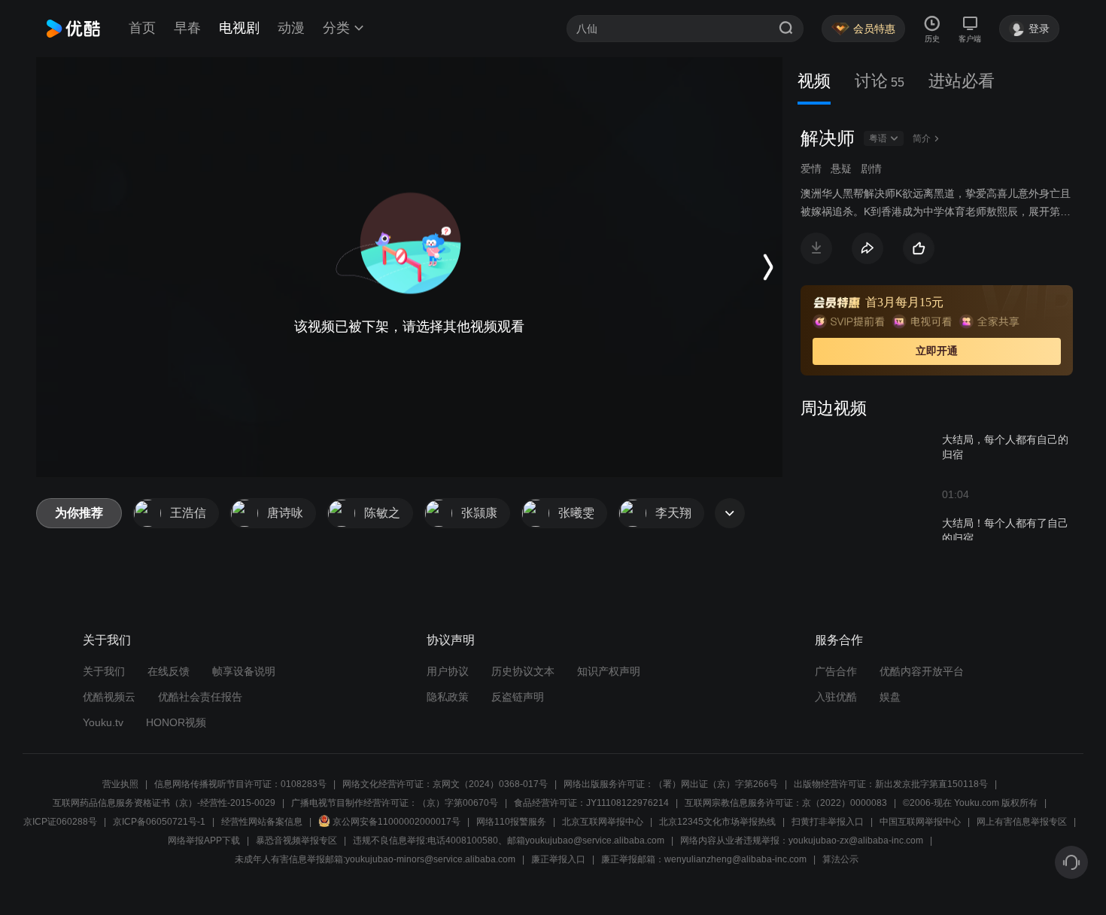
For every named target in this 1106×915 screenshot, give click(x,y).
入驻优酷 (836, 697)
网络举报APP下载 (204, 840)
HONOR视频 (176, 722)
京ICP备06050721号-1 (159, 821)
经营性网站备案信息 (261, 821)
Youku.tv (103, 722)
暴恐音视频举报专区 (296, 840)
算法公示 (840, 859)
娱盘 (890, 697)
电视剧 (239, 27)
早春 (187, 27)
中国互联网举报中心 (920, 821)
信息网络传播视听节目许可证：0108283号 (240, 784)
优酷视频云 (109, 697)
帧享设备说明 (243, 671)
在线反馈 (168, 671)
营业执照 (120, 784)
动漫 (291, 27)
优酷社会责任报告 (200, 697)
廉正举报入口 (558, 859)
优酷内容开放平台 (922, 671)
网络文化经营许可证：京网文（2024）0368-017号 (445, 784)
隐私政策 (448, 697)
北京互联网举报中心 (602, 821)
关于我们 (104, 671)
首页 (142, 27)
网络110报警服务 (511, 821)
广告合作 (836, 671)
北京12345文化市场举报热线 (717, 821)
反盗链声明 (517, 697)
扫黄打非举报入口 (828, 821)
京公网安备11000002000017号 (396, 821)
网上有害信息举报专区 (1022, 821)
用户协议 (448, 671)
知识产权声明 (608, 671)
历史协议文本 (523, 671)
